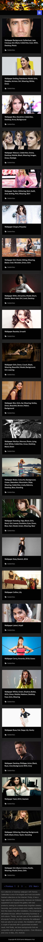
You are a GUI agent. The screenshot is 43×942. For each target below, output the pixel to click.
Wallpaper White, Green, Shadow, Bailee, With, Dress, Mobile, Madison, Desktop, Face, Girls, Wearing (20, 694)
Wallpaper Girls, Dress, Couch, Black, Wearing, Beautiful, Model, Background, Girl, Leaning (20, 367)
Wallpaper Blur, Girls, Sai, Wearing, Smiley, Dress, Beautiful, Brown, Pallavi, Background (21, 405)
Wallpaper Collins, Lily (13, 592)
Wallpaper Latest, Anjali (14, 625)
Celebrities (11, 50)
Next (35, 886)
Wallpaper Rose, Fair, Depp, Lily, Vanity (19, 730)
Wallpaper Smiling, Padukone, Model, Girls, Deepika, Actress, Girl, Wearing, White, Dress (21, 81)
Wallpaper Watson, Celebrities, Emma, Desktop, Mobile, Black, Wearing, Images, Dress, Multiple (20, 155)
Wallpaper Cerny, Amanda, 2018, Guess (20, 658)
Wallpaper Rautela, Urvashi (15, 331)
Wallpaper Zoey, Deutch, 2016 (16, 559)
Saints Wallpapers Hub (25, 3)
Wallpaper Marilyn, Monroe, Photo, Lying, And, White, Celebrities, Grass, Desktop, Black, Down (21, 444)
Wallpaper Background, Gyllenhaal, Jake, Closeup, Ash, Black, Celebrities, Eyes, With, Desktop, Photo (21, 42)
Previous (9, 886)
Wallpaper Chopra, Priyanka (15, 227)
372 (30, 886)
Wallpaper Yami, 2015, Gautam (17, 799)
